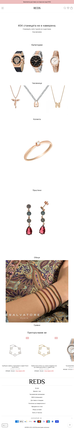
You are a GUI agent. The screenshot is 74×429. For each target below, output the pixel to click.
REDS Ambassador (37, 397)
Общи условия (37, 409)
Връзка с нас (37, 391)
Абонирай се (36, 418)
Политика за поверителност (37, 403)
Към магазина (37, 32)
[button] (5, 425)
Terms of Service (37, 412)
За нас (37, 388)
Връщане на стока (37, 406)
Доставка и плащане (37, 400)
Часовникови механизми (37, 394)
